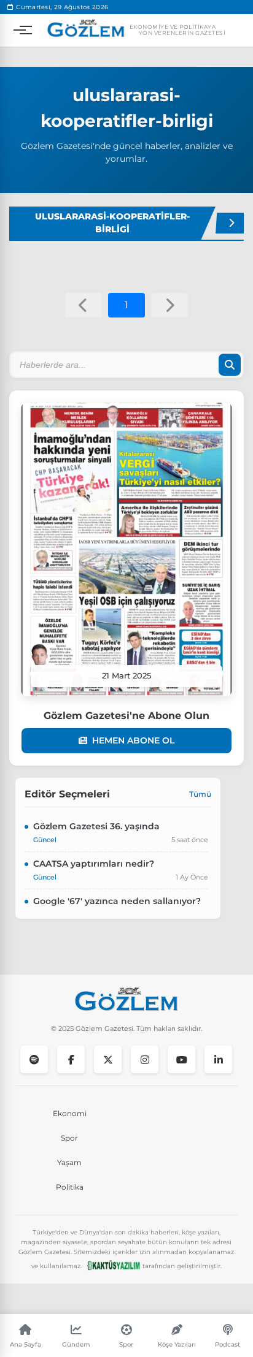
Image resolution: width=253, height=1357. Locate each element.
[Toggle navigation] (19, 30)
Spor (69, 1137)
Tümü (200, 794)
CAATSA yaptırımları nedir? (93, 863)
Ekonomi (70, 1113)
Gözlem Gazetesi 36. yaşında (96, 826)
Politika (70, 1187)
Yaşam (69, 1162)
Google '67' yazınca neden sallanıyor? (117, 901)
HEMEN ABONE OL (133, 740)
